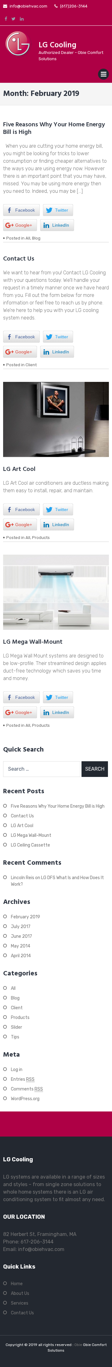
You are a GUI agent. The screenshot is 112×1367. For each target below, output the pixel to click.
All (28, 238)
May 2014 (20, 946)
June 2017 (21, 936)
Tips (15, 1037)
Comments (27, 1089)
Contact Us (18, 259)
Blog (36, 238)
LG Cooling (57, 45)
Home (17, 1283)
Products (41, 537)
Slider (16, 1027)
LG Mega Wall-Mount (33, 642)
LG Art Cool (19, 469)
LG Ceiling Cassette (30, 845)
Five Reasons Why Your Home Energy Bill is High (54, 128)
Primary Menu (103, 75)
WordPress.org (25, 1098)
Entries (23, 1079)
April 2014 (21, 955)
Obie (78, 1345)
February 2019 (25, 917)
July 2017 (20, 926)
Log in (16, 1069)
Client (31, 364)
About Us (20, 1293)
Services (19, 1303)
